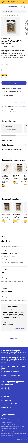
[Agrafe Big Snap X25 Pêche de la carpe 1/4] (10, 26)
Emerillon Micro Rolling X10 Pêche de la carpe (18, 216)
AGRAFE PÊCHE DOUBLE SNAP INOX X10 (17, 177)
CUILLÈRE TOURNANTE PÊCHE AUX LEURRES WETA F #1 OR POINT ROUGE (6, 179)
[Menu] (3, 7)
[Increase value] (10, 70)
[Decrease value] (3, 70)
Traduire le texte (19, 328)
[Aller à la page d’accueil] (12, 6)
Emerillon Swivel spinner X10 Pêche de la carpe (7, 216)
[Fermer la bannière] (25, 2)
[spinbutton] (6, 70)
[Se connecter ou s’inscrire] (21, 7)
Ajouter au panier (14, 83)
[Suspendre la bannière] (23, 2)
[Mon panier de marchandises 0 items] (25, 7)
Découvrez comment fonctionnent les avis (11, 246)
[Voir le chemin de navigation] (2, 15)
